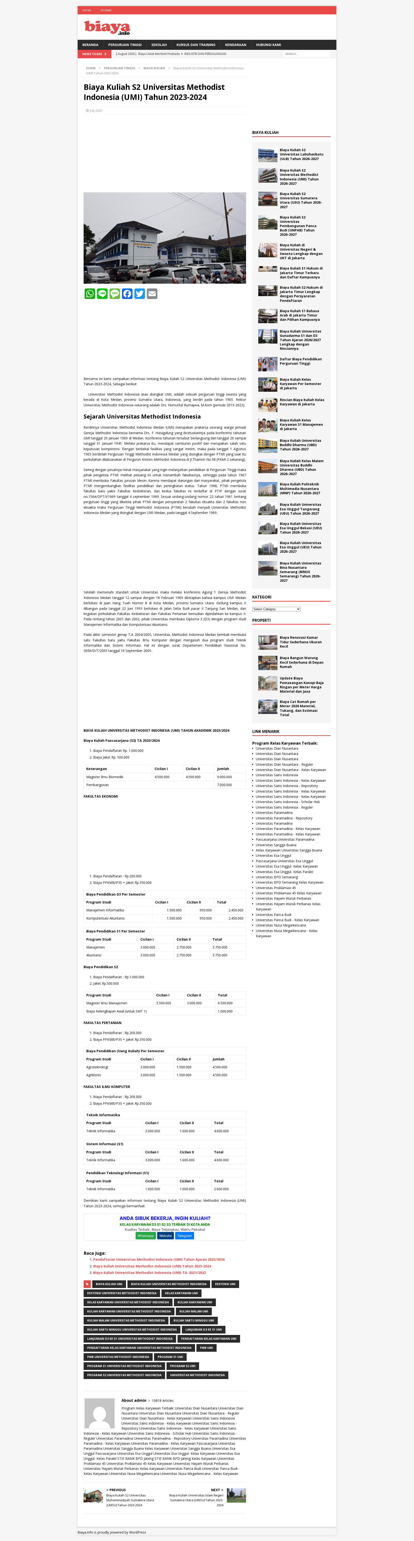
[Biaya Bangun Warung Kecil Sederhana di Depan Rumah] (267, 663)
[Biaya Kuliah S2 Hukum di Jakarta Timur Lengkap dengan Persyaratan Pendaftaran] (267, 290)
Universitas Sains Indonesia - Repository (287, 785)
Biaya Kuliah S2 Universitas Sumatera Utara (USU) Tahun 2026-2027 (301, 200)
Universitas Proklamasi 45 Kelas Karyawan (139, 1463)
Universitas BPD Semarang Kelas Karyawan (289, 882)
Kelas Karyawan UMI (181, 1293)
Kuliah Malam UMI (193, 1311)
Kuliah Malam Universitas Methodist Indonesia (126, 1320)
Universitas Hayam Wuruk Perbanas (201, 1463)
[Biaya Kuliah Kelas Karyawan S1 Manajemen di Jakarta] (267, 425)
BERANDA (90, 44)
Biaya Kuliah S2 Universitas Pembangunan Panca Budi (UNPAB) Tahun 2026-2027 (298, 226)
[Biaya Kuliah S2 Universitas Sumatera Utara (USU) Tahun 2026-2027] (267, 199)
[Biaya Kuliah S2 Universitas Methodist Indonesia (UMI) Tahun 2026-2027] (267, 175)
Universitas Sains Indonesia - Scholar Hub (159, 1433)
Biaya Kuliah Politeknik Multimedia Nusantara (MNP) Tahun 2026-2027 (300, 488)
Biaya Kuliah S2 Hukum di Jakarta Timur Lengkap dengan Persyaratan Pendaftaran (301, 294)
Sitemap (106, 10)
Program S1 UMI (170, 1357)
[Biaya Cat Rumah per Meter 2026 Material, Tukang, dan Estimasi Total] (267, 707)
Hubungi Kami (268, 44)
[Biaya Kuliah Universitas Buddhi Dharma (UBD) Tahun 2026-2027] (267, 445)
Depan (86, 10)
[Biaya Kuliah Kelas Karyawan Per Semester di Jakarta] (267, 384)
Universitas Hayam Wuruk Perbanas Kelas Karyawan (124, 1468)
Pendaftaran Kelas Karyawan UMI (208, 1339)
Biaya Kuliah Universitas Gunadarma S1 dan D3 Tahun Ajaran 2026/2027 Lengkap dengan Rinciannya (300, 340)
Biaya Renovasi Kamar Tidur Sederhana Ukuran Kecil (301, 641)
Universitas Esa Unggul (273, 855)
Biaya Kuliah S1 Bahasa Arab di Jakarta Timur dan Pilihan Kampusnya (300, 315)
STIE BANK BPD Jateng (135, 1458)
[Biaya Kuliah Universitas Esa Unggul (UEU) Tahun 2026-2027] (267, 548)
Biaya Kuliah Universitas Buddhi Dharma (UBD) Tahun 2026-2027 (300, 444)
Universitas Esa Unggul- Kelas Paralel (284, 871)
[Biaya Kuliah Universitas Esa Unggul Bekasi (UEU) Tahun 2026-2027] (267, 528)
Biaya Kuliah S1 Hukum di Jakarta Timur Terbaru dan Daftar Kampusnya (301, 272)
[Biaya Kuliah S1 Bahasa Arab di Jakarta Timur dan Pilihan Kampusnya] (267, 316)
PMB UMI (206, 1348)
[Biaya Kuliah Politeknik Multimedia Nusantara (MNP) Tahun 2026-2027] (267, 489)
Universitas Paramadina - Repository (162, 1438)
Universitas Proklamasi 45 (276, 888)
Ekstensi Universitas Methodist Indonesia (121, 1293)
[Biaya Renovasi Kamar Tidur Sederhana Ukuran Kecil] (267, 642)
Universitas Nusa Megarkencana (134, 1473)
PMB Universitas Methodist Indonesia (118, 1357)
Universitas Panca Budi (183, 1468)
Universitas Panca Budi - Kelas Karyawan (287, 920)
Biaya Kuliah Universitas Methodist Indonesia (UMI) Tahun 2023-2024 (152, 1266)
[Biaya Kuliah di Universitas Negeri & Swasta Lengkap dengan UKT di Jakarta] (267, 250)
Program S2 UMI (183, 1366)
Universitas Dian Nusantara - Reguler (210, 1413)
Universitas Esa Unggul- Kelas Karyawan (184, 1453)
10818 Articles (163, 1400)
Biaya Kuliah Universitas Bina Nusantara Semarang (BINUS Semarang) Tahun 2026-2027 (300, 572)
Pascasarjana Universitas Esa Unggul (123, 1453)
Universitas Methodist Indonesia (197, 1375)
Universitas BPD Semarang (277, 877)
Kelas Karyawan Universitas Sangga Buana (178, 1448)
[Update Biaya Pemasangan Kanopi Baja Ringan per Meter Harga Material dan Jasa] (267, 683)
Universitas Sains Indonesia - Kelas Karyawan (156, 1423)
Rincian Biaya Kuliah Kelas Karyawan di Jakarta (302, 401)
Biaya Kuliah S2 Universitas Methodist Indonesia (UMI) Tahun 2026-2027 (299, 177)
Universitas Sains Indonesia (214, 1418)
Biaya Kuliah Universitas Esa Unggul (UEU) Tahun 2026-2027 (301, 547)
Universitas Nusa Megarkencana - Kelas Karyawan (199, 1473)
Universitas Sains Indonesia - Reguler (284, 807)
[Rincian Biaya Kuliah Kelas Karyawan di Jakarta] (267, 405)
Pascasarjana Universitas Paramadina (285, 839)
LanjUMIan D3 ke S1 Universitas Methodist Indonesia (129, 1339)
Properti (261, 620)
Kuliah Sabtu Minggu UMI (193, 1320)
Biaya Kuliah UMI (109, 1284)
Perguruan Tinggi (125, 44)
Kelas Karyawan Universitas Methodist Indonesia (128, 1302)
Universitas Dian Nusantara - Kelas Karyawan (156, 1418)
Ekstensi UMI (225, 1284)
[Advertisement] (165, 152)
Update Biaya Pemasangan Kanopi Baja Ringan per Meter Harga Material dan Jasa (302, 685)
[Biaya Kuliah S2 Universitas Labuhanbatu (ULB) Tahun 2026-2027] (267, 155)
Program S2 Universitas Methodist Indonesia (124, 1375)
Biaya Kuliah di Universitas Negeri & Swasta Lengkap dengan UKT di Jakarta (301, 251)
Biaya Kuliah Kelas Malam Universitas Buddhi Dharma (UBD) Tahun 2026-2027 (302, 467)
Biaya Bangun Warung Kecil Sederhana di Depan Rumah (301, 662)
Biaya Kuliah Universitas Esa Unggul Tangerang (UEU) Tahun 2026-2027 (300, 508)
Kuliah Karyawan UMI (195, 1302)
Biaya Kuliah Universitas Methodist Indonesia (169, 1284)
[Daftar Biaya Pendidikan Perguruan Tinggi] (267, 364)
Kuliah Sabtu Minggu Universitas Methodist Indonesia (132, 1330)
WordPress (137, 1532)
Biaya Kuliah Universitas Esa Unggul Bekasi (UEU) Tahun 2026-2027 (301, 528)
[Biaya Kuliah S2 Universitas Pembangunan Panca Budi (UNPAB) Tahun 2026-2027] (267, 222)
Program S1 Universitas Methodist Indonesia (124, 1366)
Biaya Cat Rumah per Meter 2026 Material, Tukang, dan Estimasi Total (298, 708)
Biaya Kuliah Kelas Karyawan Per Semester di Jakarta (300, 383)
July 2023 (96, 110)
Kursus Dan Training (196, 44)
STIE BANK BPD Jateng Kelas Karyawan (185, 1458)
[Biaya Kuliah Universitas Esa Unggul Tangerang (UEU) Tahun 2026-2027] (267, 508)
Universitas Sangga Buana (123, 1448)
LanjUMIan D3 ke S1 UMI (203, 1330)
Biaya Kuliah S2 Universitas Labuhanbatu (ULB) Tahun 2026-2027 (301, 154)
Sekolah (159, 44)
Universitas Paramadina (114, 1438)
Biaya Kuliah (265, 132)
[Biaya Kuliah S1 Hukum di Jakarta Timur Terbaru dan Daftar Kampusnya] (267, 269)
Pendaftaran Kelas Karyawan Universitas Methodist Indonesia (139, 1348)
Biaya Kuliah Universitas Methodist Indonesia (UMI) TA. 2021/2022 (149, 1272)
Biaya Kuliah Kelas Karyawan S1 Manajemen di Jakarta (301, 424)
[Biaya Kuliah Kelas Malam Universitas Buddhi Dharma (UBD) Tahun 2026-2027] (267, 466)
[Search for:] (306, 54)
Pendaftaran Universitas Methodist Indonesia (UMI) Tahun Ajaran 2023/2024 (158, 1259)
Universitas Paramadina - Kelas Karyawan (163, 1443)
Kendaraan (235, 44)
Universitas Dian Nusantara (196, 1408)
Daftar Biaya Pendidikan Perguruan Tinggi (301, 361)
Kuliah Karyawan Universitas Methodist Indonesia (129, 1311)
